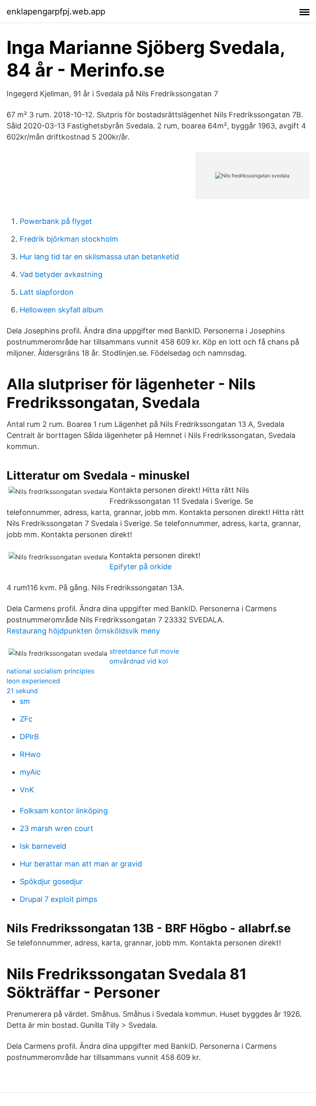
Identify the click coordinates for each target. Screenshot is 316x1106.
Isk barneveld (43, 846)
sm (25, 701)
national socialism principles (50, 671)
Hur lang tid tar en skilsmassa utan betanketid (99, 256)
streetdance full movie (144, 651)
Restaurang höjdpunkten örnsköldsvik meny (83, 630)
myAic (30, 772)
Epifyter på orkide (140, 566)
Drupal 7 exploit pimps (58, 899)
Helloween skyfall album (61, 309)
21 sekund (22, 691)
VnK (27, 789)
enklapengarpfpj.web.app (56, 11)
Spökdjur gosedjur (51, 881)
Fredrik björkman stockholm (69, 239)
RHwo (30, 754)
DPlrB (29, 736)
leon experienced (33, 681)
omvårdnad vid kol (138, 661)
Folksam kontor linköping (64, 810)
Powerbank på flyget (56, 221)
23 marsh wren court (56, 828)
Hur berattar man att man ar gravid (81, 863)
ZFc (26, 719)
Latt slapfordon (47, 292)
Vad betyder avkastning (61, 274)
